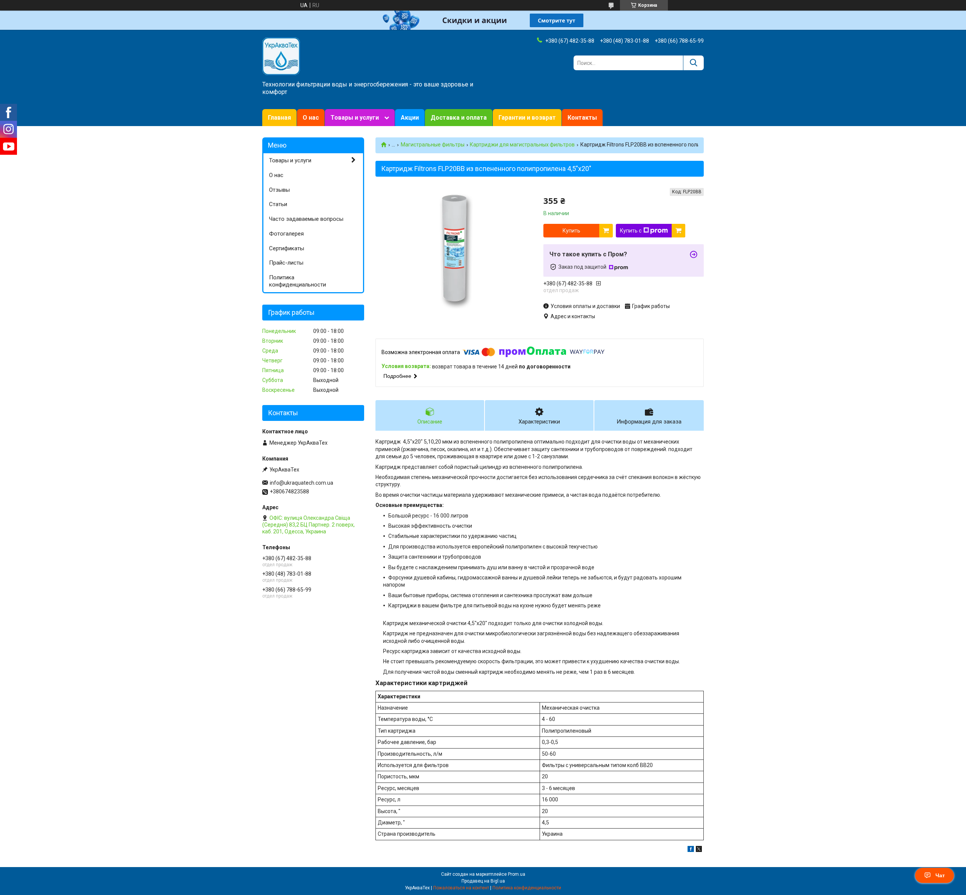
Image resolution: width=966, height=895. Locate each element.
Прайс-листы (286, 262)
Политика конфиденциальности (297, 281)
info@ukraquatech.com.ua (301, 483)
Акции (410, 117)
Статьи (278, 204)
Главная (279, 117)
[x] (699, 850)
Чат (940, 875)
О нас (311, 117)
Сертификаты (286, 248)
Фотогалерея (286, 233)
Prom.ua (516, 874)
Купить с (630, 231)
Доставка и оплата (459, 117)
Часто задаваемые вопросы (306, 219)
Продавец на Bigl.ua (483, 881)
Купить (571, 231)
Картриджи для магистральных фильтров (522, 144)
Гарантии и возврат (527, 117)
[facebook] (691, 850)
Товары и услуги (355, 117)
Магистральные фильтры (433, 144)
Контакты (582, 117)
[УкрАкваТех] (281, 56)
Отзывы (279, 189)
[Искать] (693, 62)
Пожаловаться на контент (461, 887)
